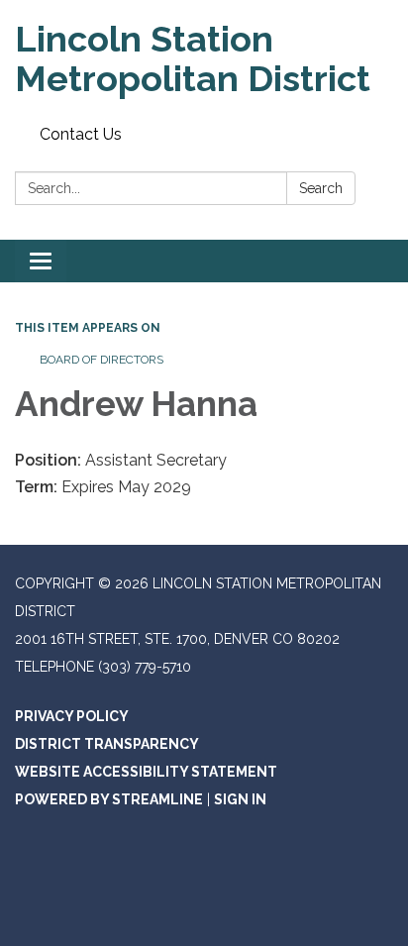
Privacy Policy (72, 716)
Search (321, 188)
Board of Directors (101, 360)
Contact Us (81, 134)
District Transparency (107, 744)
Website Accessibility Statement (146, 772)
